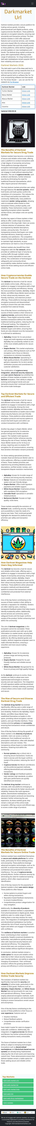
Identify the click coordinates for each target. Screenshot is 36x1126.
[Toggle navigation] (32, 3)
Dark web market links (11, 1089)
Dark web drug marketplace (13, 1098)
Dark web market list (10, 1085)
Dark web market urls (11, 1081)
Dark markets (8, 1103)
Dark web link (8, 1094)
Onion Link (26, 91)
